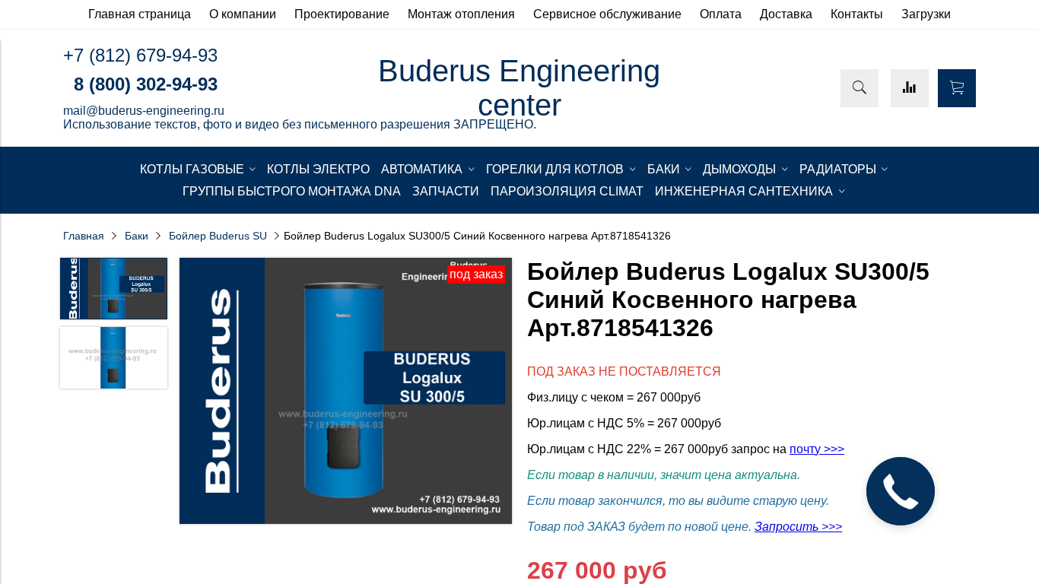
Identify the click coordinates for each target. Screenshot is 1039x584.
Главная (83, 236)
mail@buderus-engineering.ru (143, 110)
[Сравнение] (910, 88)
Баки (136, 236)
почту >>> (817, 449)
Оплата (721, 14)
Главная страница (139, 14)
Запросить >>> (798, 526)
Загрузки (926, 14)
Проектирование (341, 14)
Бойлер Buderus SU (218, 236)
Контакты (857, 14)
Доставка (786, 14)
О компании (242, 14)
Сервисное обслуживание (607, 14)
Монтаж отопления (461, 14)
